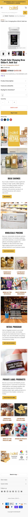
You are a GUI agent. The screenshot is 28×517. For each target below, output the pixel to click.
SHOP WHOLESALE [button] (9, 251)
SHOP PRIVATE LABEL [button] (9, 397)
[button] (26, 7)
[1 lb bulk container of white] (3, 53)
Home (2, 19)
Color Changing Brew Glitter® (10, 65)
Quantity (3, 98)
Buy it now (14, 113)
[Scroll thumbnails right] (26, 53)
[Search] (25, 12)
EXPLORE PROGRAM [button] (9, 343)
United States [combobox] (13, 498)
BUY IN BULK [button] (7, 196)
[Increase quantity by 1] (14, 102)
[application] (14, 81)
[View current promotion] (14, 2)
